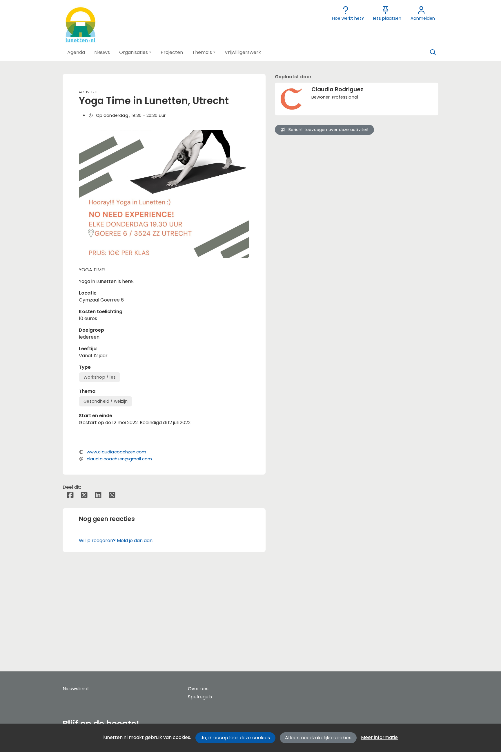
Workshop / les (100, 377)
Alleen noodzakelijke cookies (318, 737)
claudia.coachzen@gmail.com (119, 459)
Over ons (198, 688)
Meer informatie (379, 737)
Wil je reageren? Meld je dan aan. (116, 540)
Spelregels (200, 696)
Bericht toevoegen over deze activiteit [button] (328, 129)
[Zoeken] (432, 52)
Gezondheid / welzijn (106, 401)
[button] (76, 52)
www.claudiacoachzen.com (116, 452)
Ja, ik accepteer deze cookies (235, 737)
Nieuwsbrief (76, 688)
